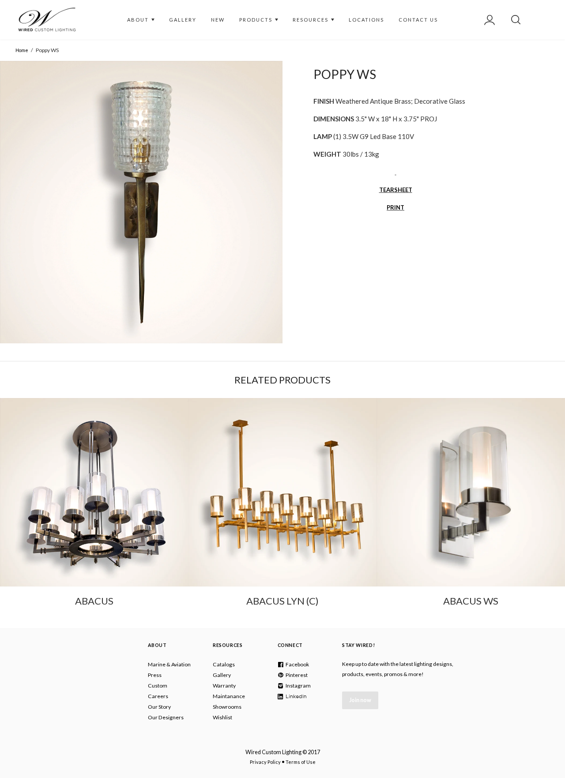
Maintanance (229, 696)
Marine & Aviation (169, 664)
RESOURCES (311, 20)
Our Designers (166, 717)
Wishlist (222, 717)
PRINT (395, 207)
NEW (218, 20)
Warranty (224, 685)
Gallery (222, 675)
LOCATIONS (366, 20)
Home (21, 50)
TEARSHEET (395, 189)
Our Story (159, 706)
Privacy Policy (265, 762)
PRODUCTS (256, 20)
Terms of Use (301, 762)
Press (155, 675)
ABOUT (139, 20)
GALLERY (182, 20)
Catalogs (224, 664)
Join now (360, 700)
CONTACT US (418, 20)
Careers (158, 696)
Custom (157, 685)
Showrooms (227, 706)
